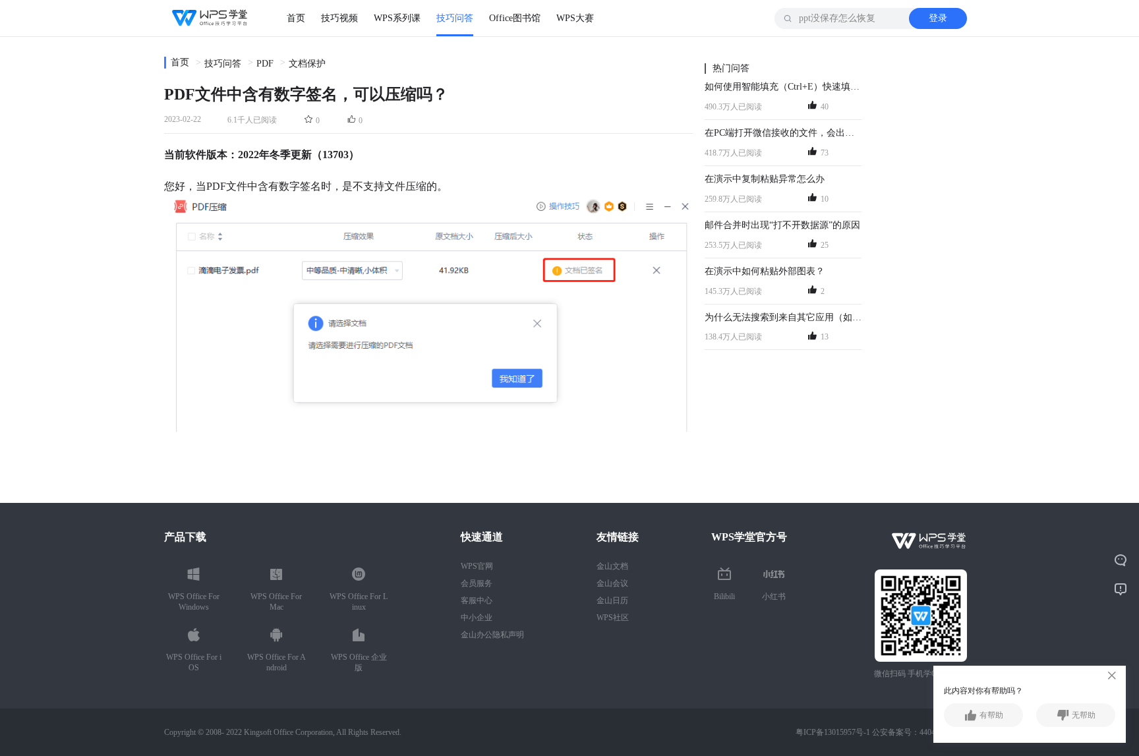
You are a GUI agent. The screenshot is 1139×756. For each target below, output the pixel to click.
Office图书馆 (514, 18)
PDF (265, 64)
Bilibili (724, 596)
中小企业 (476, 617)
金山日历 (612, 600)
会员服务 (476, 583)
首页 (296, 18)
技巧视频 (339, 18)
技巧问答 (454, 18)
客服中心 (476, 600)
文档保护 (307, 64)
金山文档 (612, 566)
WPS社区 (613, 617)
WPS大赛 (575, 18)
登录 (938, 18)
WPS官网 (477, 566)
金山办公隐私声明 (492, 634)
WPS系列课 (397, 18)
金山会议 (612, 583)
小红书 (774, 596)
